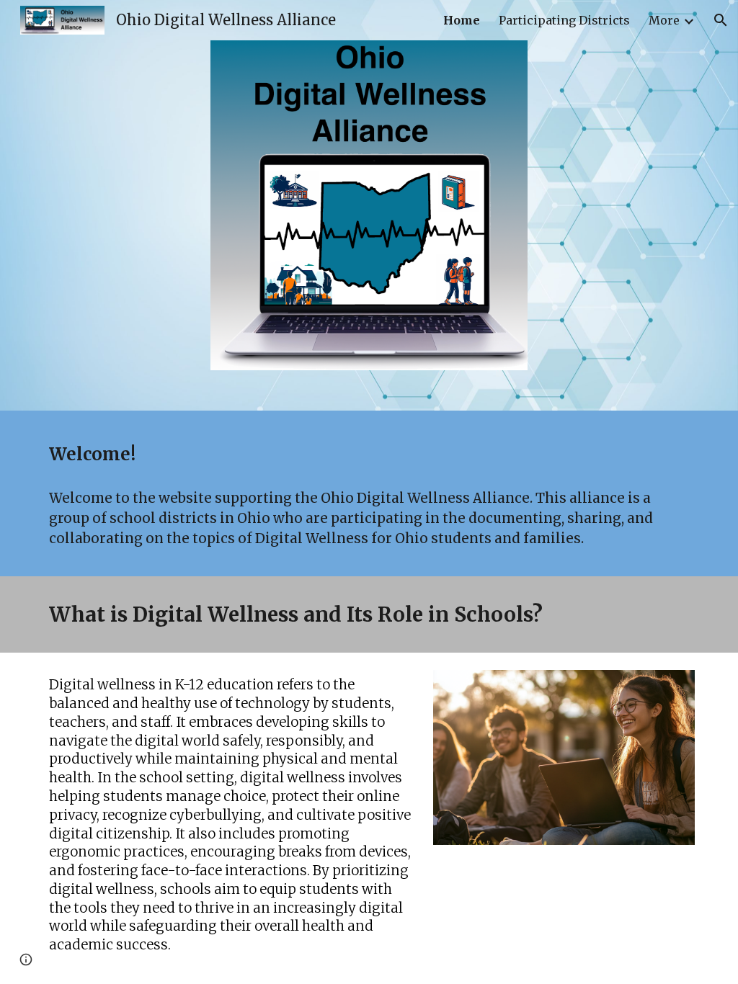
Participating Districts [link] (564, 20)
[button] (720, 20)
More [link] (664, 20)
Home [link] (461, 20)
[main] (369, 453)
